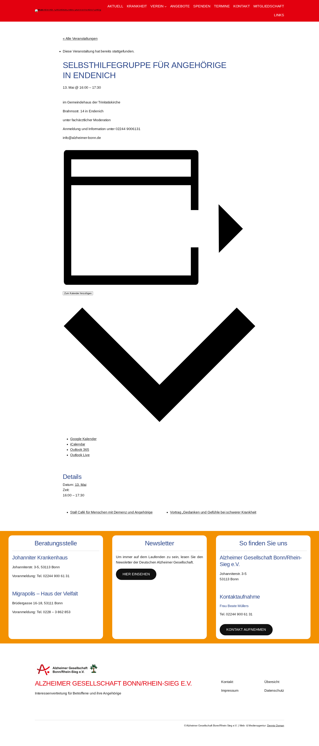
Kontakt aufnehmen (246, 629)
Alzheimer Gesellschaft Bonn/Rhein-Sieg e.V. (113, 683)
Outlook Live (80, 455)
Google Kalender (83, 439)
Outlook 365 (79, 450)
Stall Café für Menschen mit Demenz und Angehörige (111, 512)
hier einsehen (136, 574)
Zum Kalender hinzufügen (78, 293)
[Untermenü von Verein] (165, 6)
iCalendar (77, 444)
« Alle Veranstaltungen (80, 38)
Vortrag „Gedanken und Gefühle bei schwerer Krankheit (213, 512)
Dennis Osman (275, 725)
